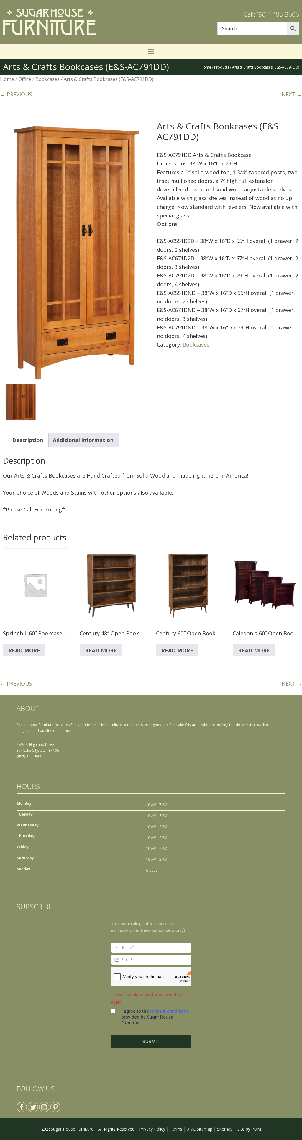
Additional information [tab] (83, 440)
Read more (24, 650)
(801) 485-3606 (29, 756)
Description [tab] (27, 440)
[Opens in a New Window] (22, 1104)
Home (7, 79)
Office (24, 79)
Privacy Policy (152, 1129)
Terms (176, 1129)
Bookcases (47, 79)
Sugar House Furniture (72, 1129)
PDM (256, 1129)
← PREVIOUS (16, 94)
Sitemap (225, 1129)
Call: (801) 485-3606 (271, 14)
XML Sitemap (199, 1129)
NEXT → (292, 94)
